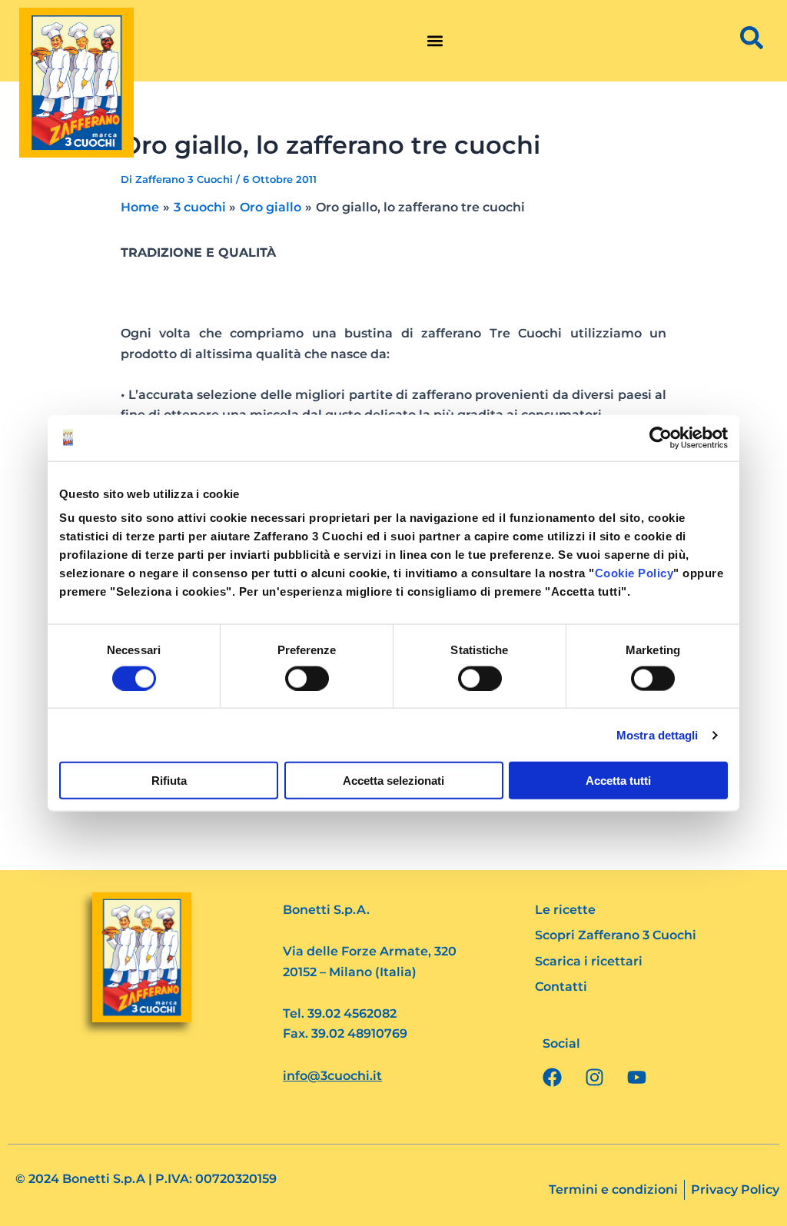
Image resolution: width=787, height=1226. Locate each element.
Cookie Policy (634, 573)
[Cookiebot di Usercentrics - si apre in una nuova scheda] (660, 437)
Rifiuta (169, 780)
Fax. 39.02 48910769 (345, 1033)
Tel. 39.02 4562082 (340, 1013)
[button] (434, 41)
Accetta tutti (618, 780)
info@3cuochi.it (332, 1075)
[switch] (307, 678)
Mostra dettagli (657, 734)
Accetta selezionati (393, 780)
